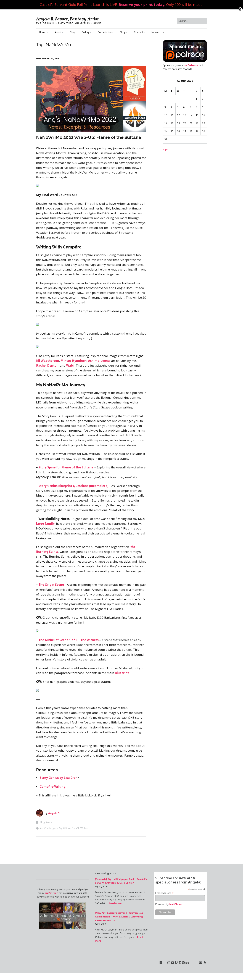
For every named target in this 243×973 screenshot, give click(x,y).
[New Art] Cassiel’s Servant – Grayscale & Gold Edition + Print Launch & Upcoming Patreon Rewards (119, 916)
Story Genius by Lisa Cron (59, 778)
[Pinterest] (183, 962)
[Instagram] (168, 962)
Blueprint (122, 673)
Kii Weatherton (47, 361)
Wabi (70, 365)
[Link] (165, 962)
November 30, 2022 (48, 58)
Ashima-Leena (99, 361)
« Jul (165, 149)
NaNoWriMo (80, 828)
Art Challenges (48, 828)
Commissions (105, 32)
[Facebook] (161, 962)
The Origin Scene (51, 585)
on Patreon (191, 65)
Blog (72, 32)
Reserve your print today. (142, 4)
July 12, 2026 (101, 886)
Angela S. (54, 813)
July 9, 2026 (100, 923)
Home (42, 32)
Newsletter (157, 32)
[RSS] (205, 962)
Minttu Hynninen (73, 361)
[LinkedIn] (180, 962)
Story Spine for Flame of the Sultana (66, 467)
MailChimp (175, 904)
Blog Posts (45, 822)
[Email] (200, 962)
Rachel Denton (47, 365)
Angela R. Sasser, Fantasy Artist (67, 19)
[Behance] (187, 962)
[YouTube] (172, 962)
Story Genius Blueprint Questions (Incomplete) (73, 486)
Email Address (164, 893)
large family (45, 523)
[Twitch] (176, 962)
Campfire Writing (52, 787)
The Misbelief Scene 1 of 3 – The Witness (68, 640)
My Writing (65, 828)
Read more (115, 903)
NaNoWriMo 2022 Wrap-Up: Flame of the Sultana (88, 137)
